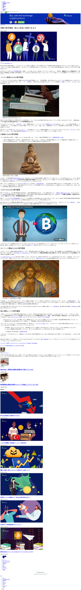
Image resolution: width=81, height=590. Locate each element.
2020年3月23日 (23, 331)
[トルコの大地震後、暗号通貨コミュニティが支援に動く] (21, 440)
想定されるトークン (41, 258)
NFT (21, 345)
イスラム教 (15, 345)
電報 (8, 343)
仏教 (6, 345)
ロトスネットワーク (12, 179)
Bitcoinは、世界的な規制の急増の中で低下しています (16, 369)
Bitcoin (4, 194)
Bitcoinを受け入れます (18, 178)
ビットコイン (3, 345)
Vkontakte (34, 343)
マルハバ (23, 129)
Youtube (29, 343)
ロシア (33, 243)
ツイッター (3, 343)
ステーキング (73, 129)
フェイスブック (13, 343)
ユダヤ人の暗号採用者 (14, 198)
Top (1, 576)
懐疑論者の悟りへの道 (58, 137)
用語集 (4, 9)
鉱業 (29, 245)
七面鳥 (63, 82)
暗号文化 (4, 6)
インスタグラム (22, 343)
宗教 (23, 345)
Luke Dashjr (56, 306)
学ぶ (3, 5)
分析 (3, 7)
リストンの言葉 (45, 317)
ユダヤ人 (19, 345)
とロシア (74, 82)
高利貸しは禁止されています (63, 193)
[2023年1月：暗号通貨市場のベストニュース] (21, 522)
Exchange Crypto (6, 2)
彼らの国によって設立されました (22, 253)
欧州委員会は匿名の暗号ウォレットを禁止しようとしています (19, 384)
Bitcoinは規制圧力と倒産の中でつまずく (10, 415)
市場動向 (4, 3)
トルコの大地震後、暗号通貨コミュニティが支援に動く (13, 442)
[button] (40, 589)
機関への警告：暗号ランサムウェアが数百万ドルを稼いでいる (15, 470)
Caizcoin (19, 124)
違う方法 (28, 80)
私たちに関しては (6, 561)
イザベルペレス (5, 352)
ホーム (4, 1)
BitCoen (72, 202)
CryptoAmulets (40, 183)
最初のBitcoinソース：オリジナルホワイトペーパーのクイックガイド (16, 551)
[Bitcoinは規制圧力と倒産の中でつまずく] (21, 413)
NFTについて (27, 183)
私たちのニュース (6, 562)
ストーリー (5, 8)
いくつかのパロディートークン (7, 257)
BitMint (73, 301)
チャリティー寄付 (40, 323)
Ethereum (23, 131)
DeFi (11, 129)
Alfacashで (46, 339)
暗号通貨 (16, 71)
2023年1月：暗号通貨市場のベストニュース (10, 524)
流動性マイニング (50, 124)
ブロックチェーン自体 (16, 317)
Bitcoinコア (75, 306)
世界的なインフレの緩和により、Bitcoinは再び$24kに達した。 (15, 497)
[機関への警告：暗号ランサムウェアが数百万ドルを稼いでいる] (21, 467)
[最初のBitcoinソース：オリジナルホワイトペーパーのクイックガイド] (21, 549)
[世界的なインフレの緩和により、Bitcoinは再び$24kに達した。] (21, 495)
